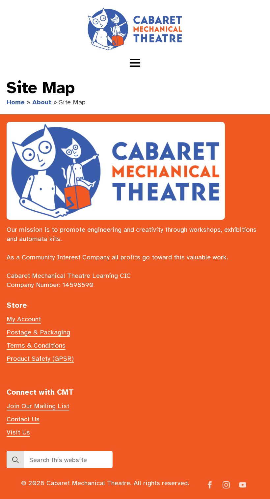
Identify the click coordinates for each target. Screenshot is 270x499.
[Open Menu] (135, 63)
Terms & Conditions (36, 345)
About (41, 102)
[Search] (15, 459)
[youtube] (242, 485)
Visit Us (18, 432)
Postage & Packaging (38, 332)
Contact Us (23, 419)
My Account (24, 319)
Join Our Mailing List (38, 406)
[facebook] (209, 485)
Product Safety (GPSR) (40, 359)
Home (16, 102)
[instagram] (226, 485)
